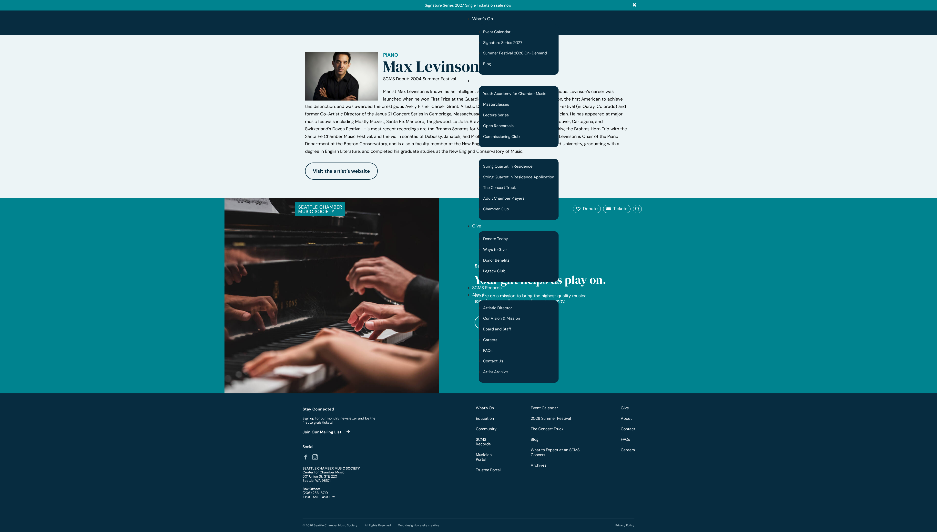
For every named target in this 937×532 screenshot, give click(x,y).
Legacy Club (494, 271)
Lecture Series (496, 115)
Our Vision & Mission (501, 318)
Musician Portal (484, 457)
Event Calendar (496, 31)
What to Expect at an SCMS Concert (555, 452)
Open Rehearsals (498, 125)
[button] (587, 209)
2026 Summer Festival (551, 418)
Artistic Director (497, 307)
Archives (538, 465)
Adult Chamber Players (503, 198)
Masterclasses (496, 104)
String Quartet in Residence (507, 166)
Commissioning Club (501, 136)
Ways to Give (495, 249)
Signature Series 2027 (502, 42)
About (478, 295)
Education (482, 81)
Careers (490, 339)
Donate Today (495, 238)
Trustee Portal (488, 470)
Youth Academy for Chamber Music (514, 93)
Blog (487, 63)
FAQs (487, 350)
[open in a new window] (327, 432)
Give (476, 226)
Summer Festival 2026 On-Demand (515, 53)
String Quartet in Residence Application (518, 177)
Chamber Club (496, 209)
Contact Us (493, 361)
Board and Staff (497, 329)
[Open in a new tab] (305, 457)
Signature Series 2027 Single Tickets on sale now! (468, 5)
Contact (627, 429)
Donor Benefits (496, 260)
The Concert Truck (499, 187)
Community (484, 153)
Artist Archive (495, 371)
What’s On (482, 19)
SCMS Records (487, 288)
